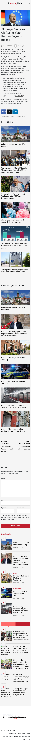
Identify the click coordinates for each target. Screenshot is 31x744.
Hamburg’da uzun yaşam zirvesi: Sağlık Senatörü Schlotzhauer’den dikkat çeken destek (14, 334)
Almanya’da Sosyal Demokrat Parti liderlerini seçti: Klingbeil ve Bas (20, 692)
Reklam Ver (26, 739)
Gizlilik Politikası (8, 736)
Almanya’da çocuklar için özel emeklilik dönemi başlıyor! (12, 221)
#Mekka (15, 88)
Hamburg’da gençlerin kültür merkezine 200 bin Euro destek (13, 430)
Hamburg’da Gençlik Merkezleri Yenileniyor (21, 578)
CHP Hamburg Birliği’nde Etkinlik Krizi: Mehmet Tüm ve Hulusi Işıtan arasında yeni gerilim (21, 636)
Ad (2, 500)
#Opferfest (13, 82)
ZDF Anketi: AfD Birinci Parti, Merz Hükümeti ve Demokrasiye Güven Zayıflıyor (14, 246)
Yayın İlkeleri (26, 733)
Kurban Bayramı (14, 116)
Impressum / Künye (15, 733)
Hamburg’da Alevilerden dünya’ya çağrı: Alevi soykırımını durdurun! (21, 678)
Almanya (6, 116)
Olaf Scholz (22, 116)
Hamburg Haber (22, 46)
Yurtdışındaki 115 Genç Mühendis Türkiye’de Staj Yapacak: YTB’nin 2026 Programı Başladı (14, 170)
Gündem (15, 573)
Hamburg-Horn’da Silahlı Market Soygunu (20, 593)
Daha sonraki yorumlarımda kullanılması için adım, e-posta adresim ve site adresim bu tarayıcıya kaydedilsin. (15, 517)
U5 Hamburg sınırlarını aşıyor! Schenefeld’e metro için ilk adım (13, 406)
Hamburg (15, 553)
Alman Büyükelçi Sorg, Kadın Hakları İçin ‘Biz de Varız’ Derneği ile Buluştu (20, 649)
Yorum (3, 479)
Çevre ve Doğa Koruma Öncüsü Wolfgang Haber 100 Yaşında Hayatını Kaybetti (13, 196)
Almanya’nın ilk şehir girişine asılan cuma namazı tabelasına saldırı (14, 271)
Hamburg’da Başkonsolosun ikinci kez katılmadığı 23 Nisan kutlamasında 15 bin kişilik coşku (21, 664)
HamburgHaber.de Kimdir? (22, 736)
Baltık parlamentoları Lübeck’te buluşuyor (21, 544)
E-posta (3, 508)
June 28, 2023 (19, 96)
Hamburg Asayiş (17, 588)
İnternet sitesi (21, 508)
